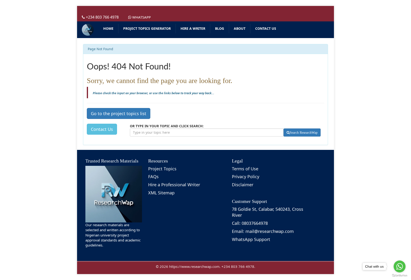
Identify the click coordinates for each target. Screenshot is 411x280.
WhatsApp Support (251, 239)
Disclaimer (242, 184)
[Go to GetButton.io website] (399, 275)
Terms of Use (245, 169)
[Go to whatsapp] (400, 266)
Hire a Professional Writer (174, 184)
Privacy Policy (245, 176)
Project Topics (162, 169)
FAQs (153, 176)
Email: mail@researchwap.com (263, 231)
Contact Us (102, 129)
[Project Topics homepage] (87, 29)
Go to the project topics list (118, 113)
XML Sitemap (161, 193)
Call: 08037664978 (250, 223)
